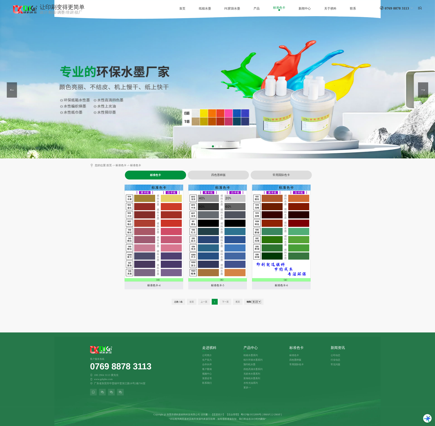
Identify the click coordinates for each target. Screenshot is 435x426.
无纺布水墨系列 (251, 373)
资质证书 (207, 378)
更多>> (247, 387)
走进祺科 (209, 348)
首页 (109, 165)
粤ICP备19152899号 (251, 414)
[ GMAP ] (277, 414)
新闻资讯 (338, 348)
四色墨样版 (218, 175)
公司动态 (335, 355)
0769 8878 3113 (120, 366)
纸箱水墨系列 (250, 355)
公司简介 (207, 355)
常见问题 (335, 364)
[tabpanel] (217, 79)
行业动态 (335, 359)
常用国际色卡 (281, 175)
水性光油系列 (250, 383)
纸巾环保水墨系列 (253, 359)
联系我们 (207, 383)
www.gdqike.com (103, 379)
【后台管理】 (233, 414)
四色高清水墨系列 (253, 369)
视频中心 (207, 373)
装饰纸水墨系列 (251, 378)
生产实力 (207, 359)
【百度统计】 (218, 414)
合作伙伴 (207, 364)
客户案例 (207, 369)
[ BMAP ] (266, 414)
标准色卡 (121, 165)
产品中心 (250, 348)
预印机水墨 (249, 364)
